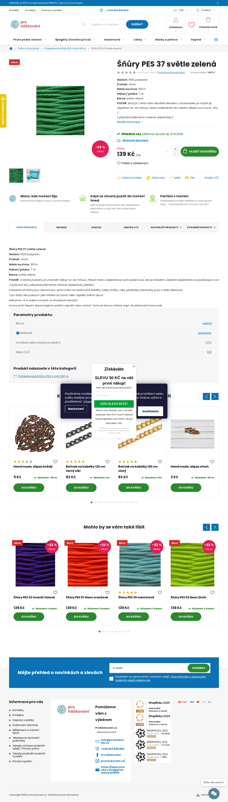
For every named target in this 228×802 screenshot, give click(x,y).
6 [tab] (107, 502)
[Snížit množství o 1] (175, 154)
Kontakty (14, 10)
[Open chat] (214, 793)
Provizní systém (22, 761)
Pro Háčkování (111, 755)
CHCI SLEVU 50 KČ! (114, 403)
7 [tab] (111, 502)
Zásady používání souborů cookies (29, 755)
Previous (206, 396)
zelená (207, 323)
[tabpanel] (35, 451)
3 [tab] (98, 502)
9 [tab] (117, 502)
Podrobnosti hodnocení (171, 72)
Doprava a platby (52, 10)
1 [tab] (91, 502)
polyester (205, 333)
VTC (209, 342)
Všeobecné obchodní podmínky (26, 739)
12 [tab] (127, 502)
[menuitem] (30, 39)
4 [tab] (101, 502)
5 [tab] (104, 502)
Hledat (137, 24)
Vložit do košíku (202, 151)
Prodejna (30, 10)
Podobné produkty (199, 227)
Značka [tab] (131, 227)
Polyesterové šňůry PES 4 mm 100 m (43, 376)
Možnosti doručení (135, 140)
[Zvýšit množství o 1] (175, 149)
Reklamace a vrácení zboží (26, 731)
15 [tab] (136, 502)
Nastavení (76, 409)
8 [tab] (114, 502)
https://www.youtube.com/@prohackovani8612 (113, 769)
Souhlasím (150, 411)
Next (215, 396)
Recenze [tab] (61, 227)
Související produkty (164, 227)
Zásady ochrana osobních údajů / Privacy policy (29, 747)
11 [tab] (124, 502)
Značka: (211, 177)
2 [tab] (95, 502)
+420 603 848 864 (112, 749)
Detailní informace (128, 122)
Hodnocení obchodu (25, 725)
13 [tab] (130, 502)
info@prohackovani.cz (112, 741)
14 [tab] (133, 502)
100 (209, 352)
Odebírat (198, 668)
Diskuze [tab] (96, 227)
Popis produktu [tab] (26, 227)
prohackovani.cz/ (113, 761)
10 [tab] (120, 502)
